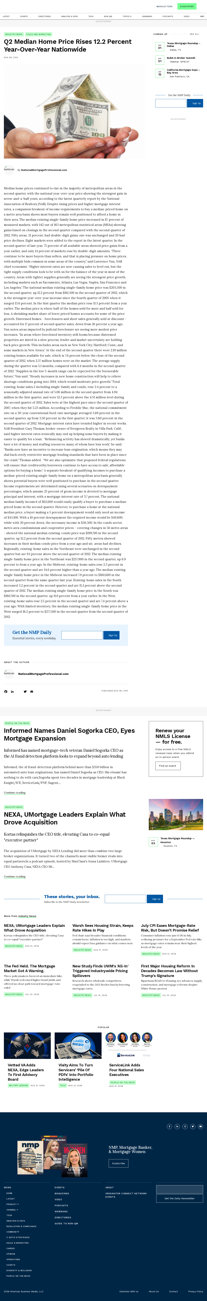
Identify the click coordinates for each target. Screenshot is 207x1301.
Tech (90, 16)
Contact (173, 1291)
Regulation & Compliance (21, 1226)
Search (200, 7)
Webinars (147, 16)
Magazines (62, 1193)
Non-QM (108, 16)
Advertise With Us (128, 1291)
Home (9, 1193)
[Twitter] (25, 691)
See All (194, 34)
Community (12, 1232)
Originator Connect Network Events (126, 1195)
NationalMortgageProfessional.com (44, 170)
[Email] (32, 691)
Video (187, 16)
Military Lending (18, 1085)
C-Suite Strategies (17, 1237)
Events (24, 16)
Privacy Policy (195, 1291)
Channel (11, 1210)
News (7, 1187)
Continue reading (15, 792)
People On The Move (17, 723)
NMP (202, 16)
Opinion (10, 1254)
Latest (6, 16)
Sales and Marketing (38, 34)
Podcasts (168, 16)
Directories (44, 16)
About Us (154, 1291)
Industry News (13, 34)
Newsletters (165, 6)
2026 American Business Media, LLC (23, 1291)
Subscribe (187, 6)
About (109, 1187)
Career (10, 1248)
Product (11, 1204)
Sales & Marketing (17, 1243)
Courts (10, 1265)
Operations (13, 1259)
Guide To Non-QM (66, 1223)
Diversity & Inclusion (19, 1270)
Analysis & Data (69, 16)
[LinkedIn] (12, 691)
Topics (126, 16)
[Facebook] (6, 691)
